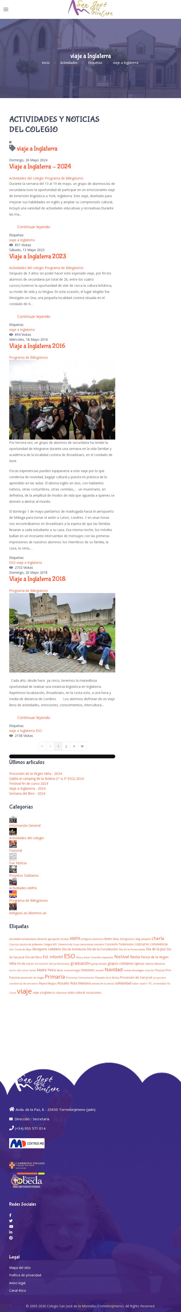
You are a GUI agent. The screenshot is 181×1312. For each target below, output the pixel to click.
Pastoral (15, 850)
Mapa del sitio (20, 1267)
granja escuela (99, 963)
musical (99, 970)
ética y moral (83, 957)
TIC (150, 983)
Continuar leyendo (33, 226)
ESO (12, 562)
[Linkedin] (10, 1232)
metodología (72, 970)
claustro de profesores (30, 944)
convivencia (159, 944)
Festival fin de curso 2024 (28, 783)
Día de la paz (156, 949)
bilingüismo (127, 939)
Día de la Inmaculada (132, 949)
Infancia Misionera (155, 963)
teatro (144, 983)
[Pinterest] (11, 1237)
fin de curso (25, 963)
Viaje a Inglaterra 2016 (37, 346)
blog (138, 939)
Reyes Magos (48, 983)
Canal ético (17, 1290)
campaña (146, 939)
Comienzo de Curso (68, 944)
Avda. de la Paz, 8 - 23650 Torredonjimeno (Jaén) (55, 1109)
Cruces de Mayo (22, 949)
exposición (107, 957)
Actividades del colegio (26, 178)
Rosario (63, 983)
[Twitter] (11, 1220)
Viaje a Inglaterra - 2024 (40, 166)
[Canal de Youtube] (11, 1226)
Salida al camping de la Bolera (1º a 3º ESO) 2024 (46, 778)
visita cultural (76, 993)
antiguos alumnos (92, 939)
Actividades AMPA (23, 888)
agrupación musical (58, 939)
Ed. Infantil (53, 956)
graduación (80, 963)
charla (158, 938)
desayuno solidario (46, 949)
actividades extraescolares (22, 939)
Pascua (160, 970)
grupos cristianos (121, 963)
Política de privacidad (25, 1275)
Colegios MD (50, 944)
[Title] (10, 1215)
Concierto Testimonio (119, 944)
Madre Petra (46, 970)
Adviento (42, 939)
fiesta (135, 956)
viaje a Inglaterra (22, 240)
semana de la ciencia (103, 983)
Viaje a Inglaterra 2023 (37, 256)
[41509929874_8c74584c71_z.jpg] (62, 632)
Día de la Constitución (102, 949)
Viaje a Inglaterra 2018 (37, 579)
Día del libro (33, 957)
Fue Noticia (18, 863)
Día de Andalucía (74, 949)
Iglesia (139, 963)
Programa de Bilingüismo (64, 178)
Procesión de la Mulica (107, 977)
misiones (88, 970)
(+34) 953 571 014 (30, 1128)
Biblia (116, 939)
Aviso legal (17, 1283)
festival (121, 956)
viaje (24, 991)
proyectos (159, 977)
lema (32, 970)
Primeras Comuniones (80, 977)
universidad (159, 983)
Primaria (55, 976)
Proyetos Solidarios (24, 875)
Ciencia (13, 944)
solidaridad (123, 983)
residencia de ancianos (23, 983)
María (60, 970)
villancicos (61, 992)
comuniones (86, 944)
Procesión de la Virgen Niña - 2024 (35, 773)
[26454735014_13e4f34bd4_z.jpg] (62, 399)
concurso (142, 944)
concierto (99, 944)
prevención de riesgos (32, 977)
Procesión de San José (136, 977)
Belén (108, 939)
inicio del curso (19, 970)
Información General (25, 825)
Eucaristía (96, 957)
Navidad (114, 969)
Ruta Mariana (80, 983)
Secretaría (41, 1119)
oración (149, 970)
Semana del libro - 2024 (27, 793)
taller (135, 983)
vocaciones (93, 993)
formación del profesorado (52, 963)
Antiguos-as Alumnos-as (27, 913)
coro (11, 949)
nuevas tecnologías (133, 970)
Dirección (22, 1119)
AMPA (75, 938)
